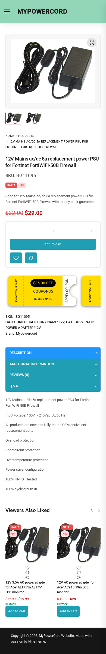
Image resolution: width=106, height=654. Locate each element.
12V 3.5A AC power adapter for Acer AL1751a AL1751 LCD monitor (25, 587)
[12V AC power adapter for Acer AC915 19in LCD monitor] (79, 543)
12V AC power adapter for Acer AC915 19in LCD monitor (76, 587)
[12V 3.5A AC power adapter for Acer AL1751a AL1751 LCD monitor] (27, 543)
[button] (91, 510)
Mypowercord (26, 333)
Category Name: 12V (46, 322)
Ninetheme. (37, 641)
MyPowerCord (49, 636)
